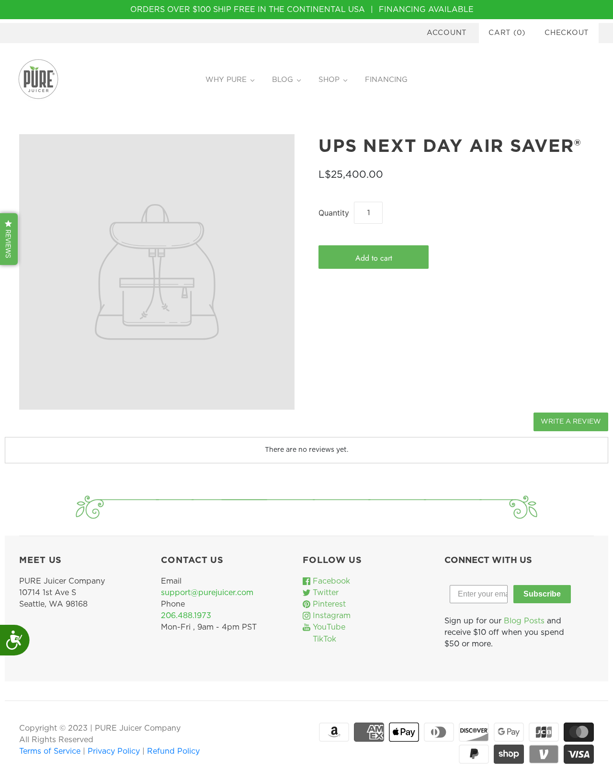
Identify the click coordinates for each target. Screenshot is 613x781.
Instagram (330, 616)
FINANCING (386, 79)
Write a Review (571, 421)
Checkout (567, 32)
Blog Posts (524, 621)
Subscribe (542, 594)
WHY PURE (226, 79)
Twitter (324, 593)
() (506, 32)
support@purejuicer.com (207, 593)
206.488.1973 (186, 616)
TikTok (323, 639)
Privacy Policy (115, 751)
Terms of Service (51, 751)
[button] (9, 239)
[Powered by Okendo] (48, 425)
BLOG (282, 79)
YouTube (327, 627)
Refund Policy (173, 751)
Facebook (330, 581)
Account (447, 32)
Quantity (333, 213)
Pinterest (328, 604)
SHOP (329, 79)
